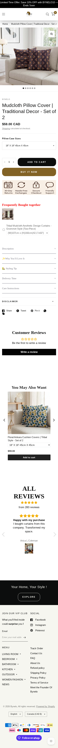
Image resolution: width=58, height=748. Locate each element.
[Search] (47, 14)
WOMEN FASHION (12, 679)
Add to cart (29, 457)
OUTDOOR (8, 674)
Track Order (36, 648)
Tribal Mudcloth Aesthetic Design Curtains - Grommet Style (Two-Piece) (29, 227)
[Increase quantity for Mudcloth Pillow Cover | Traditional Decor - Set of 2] (13, 162)
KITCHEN (7, 669)
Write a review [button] (29, 352)
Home (5, 24)
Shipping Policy (38, 672)
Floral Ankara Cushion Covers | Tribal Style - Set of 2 (27, 439)
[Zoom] (51, 34)
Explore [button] (28, 597)
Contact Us (36, 653)
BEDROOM (8, 659)
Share (9, 310)
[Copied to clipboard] (4, 313)
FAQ (32, 658)
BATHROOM (9, 664)
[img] (29, 502)
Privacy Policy (37, 677)
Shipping (6, 128)
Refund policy (37, 668)
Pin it (37, 310)
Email (5, 631)
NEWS (5, 684)
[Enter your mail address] (24, 637)
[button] (29, 249)
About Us (35, 663)
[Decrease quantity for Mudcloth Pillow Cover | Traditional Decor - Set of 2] (4, 162)
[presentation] (4, 420)
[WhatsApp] (46, 310)
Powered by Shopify (45, 706)
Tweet (23, 310)
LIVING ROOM (10, 654)
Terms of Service (39, 682)
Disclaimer (10, 301)
